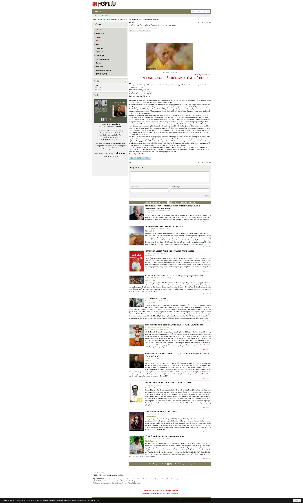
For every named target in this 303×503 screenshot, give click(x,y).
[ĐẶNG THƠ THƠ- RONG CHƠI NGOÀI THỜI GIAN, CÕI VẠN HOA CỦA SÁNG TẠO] (136, 335)
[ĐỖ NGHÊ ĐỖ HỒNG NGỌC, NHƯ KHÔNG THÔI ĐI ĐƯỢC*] (136, 445)
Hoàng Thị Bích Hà (150, 303)
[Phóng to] (133, 22)
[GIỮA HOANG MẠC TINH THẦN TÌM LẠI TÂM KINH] (136, 235)
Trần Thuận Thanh (150, 280)
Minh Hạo (148, 361)
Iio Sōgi (96, 85)
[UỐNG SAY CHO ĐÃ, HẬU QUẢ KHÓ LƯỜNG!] (136, 421)
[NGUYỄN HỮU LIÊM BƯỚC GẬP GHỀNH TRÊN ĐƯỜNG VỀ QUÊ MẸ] (136, 261)
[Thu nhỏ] (130, 22)
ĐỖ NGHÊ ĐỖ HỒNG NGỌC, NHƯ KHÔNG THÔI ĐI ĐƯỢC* (166, 436)
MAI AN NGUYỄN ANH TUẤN (140, 31)
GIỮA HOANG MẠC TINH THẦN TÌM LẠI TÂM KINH (164, 226)
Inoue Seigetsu (98, 87)
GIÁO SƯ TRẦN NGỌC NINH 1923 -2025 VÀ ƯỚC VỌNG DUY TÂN (168, 383)
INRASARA (97, 89)
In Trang (130, 162)
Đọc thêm (206, 221)
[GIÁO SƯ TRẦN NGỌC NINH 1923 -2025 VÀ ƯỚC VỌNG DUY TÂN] (136, 393)
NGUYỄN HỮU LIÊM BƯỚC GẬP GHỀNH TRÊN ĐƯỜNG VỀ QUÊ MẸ (169, 251)
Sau (207, 22)
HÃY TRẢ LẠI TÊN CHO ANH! (155, 298)
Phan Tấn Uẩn (149, 213)
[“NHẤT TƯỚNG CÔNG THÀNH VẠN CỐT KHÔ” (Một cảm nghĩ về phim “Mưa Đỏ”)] (136, 280)
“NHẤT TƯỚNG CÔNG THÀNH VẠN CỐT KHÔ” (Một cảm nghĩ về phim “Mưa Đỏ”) (174, 276)
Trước (202, 22)
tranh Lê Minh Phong (166, 329)
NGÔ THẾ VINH (150, 387)
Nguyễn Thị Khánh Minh (152, 329)
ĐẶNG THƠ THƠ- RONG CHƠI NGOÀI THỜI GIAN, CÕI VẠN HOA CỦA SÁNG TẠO (174, 325)
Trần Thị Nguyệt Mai (151, 441)
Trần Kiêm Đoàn (149, 231)
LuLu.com (121, 143)
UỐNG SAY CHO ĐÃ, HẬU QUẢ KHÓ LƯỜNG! (161, 412)
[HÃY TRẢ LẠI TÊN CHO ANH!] (136, 302)
